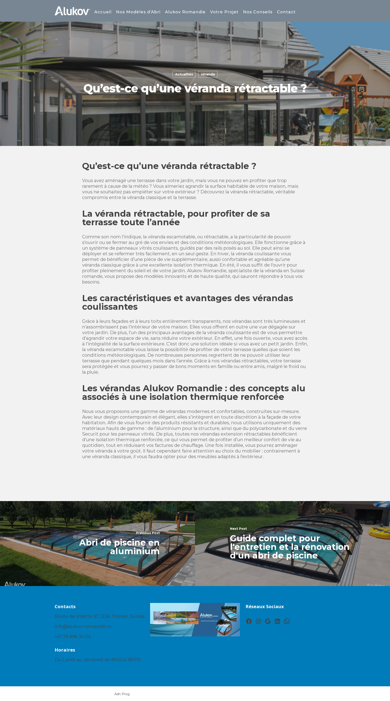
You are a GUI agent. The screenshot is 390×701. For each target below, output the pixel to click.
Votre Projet (224, 12)
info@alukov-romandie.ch (83, 626)
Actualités (184, 74)
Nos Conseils (257, 12)
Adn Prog (122, 694)
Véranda (208, 74)
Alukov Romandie (185, 12)
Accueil (102, 12)
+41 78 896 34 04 (73, 636)
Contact (286, 12)
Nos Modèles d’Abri (138, 12)
